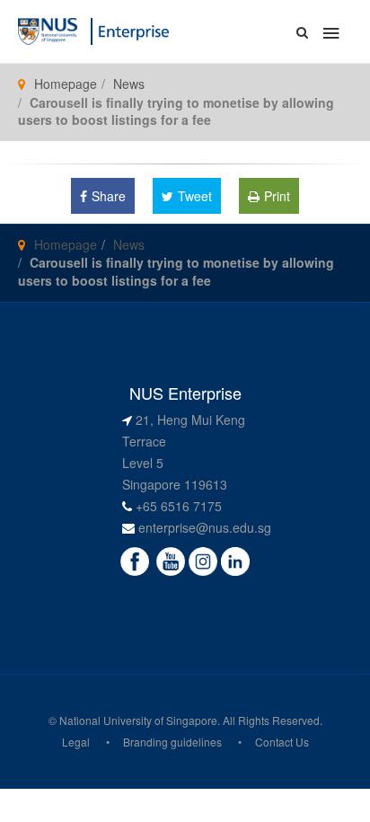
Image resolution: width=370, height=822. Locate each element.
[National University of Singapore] (47, 30)
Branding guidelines (172, 741)
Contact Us (282, 741)
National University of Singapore (138, 720)
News (129, 84)
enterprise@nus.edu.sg (204, 527)
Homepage (65, 84)
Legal (76, 741)
